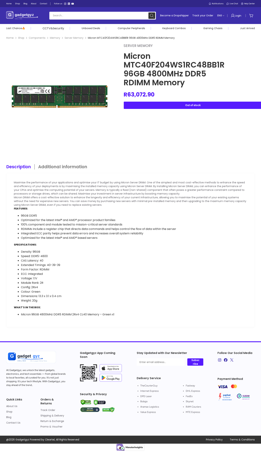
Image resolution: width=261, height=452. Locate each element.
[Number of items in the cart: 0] (251, 15)
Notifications (218, 3)
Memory (55, 38)
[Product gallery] (59, 96)
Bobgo (144, 401)
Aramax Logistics (149, 406)
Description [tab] (18, 167)
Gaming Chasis (212, 28)
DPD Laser (146, 396)
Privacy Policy (214, 439)
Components (37, 38)
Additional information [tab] (62, 167)
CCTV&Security (53, 28)
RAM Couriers (193, 406)
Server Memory (74, 38)
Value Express (148, 412)
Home (10, 38)
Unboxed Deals (91, 28)
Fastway (190, 385)
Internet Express (149, 390)
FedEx (189, 396)
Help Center (249, 3)
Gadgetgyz (15, 370)
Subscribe (195, 362)
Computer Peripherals (131, 28)
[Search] (151, 15)
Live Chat (234, 3)
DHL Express (193, 390)
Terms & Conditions (242, 439)
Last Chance (14, 28)
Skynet (190, 401)
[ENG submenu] (223, 15)
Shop (21, 38)
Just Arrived (247, 28)
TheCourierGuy (148, 385)
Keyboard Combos (174, 28)
